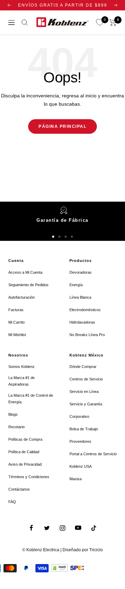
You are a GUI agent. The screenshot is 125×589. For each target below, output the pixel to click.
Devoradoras (80, 272)
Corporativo (79, 416)
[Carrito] (113, 22)
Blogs (13, 414)
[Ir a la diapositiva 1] (53, 237)
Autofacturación (21, 297)
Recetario (16, 427)
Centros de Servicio (86, 379)
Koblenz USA (80, 466)
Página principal (62, 126)
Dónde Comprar (83, 366)
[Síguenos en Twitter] (47, 528)
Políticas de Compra (25, 439)
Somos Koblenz (21, 366)
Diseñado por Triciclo (82, 549)
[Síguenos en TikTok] (94, 528)
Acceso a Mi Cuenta (25, 272)
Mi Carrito (16, 322)
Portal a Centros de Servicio (93, 454)
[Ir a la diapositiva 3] (66, 237)
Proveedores (80, 441)
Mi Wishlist (17, 335)
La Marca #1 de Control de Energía (30, 398)
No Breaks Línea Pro (87, 335)
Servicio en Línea (84, 391)
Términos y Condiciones (28, 477)
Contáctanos (19, 489)
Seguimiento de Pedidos (28, 285)
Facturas (16, 310)
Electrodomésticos (85, 310)
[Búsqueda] (25, 22)
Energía (76, 285)
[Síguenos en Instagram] (62, 528)
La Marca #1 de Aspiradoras (21, 381)
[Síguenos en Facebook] (31, 528)
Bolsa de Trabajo (83, 429)
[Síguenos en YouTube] (78, 528)
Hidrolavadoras (82, 322)
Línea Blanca (80, 297)
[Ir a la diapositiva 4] (72, 237)
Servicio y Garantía (85, 404)
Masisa (75, 479)
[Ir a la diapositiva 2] (59, 237)
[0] (99, 22)
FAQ (12, 502)
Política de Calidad (23, 452)
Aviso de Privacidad (25, 464)
